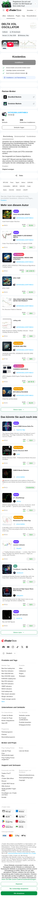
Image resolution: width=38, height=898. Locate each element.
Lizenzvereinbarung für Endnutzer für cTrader (22, 853)
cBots (4, 16)
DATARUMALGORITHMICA (18, 112)
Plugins (18, 16)
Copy (23, 16)
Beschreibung (8, 136)
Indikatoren (10, 16)
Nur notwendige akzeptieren (19, 888)
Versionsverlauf (19, 136)
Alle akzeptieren (19, 893)
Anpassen (19, 884)
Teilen (21, 175)
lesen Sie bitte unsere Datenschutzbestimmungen (19, 879)
